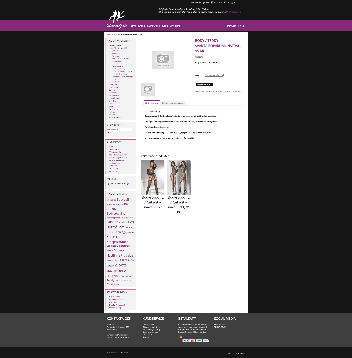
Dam (119, 222)
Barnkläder (113, 90)
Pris (197, 75)
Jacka (128, 227)
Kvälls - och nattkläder (120, 58)
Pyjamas (116, 260)
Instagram (231, 2)
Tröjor (121, 280)
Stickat (122, 271)
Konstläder (129, 232)
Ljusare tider (114, 296)
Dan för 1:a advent (117, 305)
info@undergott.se (201, 2)
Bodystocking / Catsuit (123, 71)
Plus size (127, 255)
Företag (112, 112)
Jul (133, 227)
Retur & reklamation (117, 160)
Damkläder (113, 84)
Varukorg (113, 171)
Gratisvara (235, 11)
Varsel (128, 280)
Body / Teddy (238, 91)
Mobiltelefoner (115, 117)
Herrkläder (113, 87)
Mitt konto (175, 26)
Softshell (111, 265)
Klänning (119, 232)
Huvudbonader (115, 98)
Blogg (165, 26)
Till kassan (113, 168)
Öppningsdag (115, 307)
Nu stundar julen (116, 302)
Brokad (123, 217)
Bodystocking (116, 213)
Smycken (112, 101)
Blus (108, 209)
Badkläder (116, 51)
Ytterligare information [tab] (174, 103)
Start (133, 26)
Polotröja (110, 260)
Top (116, 280)
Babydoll (123, 199)
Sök (109, 132)
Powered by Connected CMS (236, 353)
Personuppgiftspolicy (118, 157)
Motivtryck (113, 92)
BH (123, 204)
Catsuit (112, 222)
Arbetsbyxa (111, 200)
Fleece (125, 222)
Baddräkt (110, 204)
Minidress (110, 251)
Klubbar (112, 114)
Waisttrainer (113, 284)
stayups (112, 271)
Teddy (110, 280)
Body (113, 209)
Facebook (218, 2)
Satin (123, 259)
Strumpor (115, 82)
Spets (121, 265)
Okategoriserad (115, 45)
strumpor (114, 275)
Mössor (119, 250)
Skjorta (130, 259)
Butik (140, 26)
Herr (131, 222)
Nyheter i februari (116, 299)
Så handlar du (115, 152)
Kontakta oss (114, 163)
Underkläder (230, 91)
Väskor (112, 106)
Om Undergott (115, 149)
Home (108, 35)
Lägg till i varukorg (204, 84)
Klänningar (116, 53)
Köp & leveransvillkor (118, 155)
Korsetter (115, 56)
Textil (111, 103)
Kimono (110, 232)
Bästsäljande (153, 26)
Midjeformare (123, 245)
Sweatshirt (126, 276)
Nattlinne (113, 255)
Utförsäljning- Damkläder (218, 91)
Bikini (128, 204)
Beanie (117, 204)
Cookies (146, 337)
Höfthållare (115, 227)
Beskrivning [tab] (153, 103)
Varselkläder (114, 95)
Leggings (111, 245)
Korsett (112, 237)
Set (116, 79)
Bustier (130, 217)
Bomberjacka (113, 217)
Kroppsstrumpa (117, 242)
